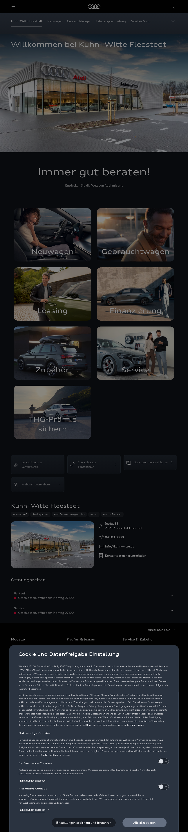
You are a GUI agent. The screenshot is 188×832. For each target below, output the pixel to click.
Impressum (137, 725)
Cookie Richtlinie (83, 725)
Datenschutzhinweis (113, 725)
